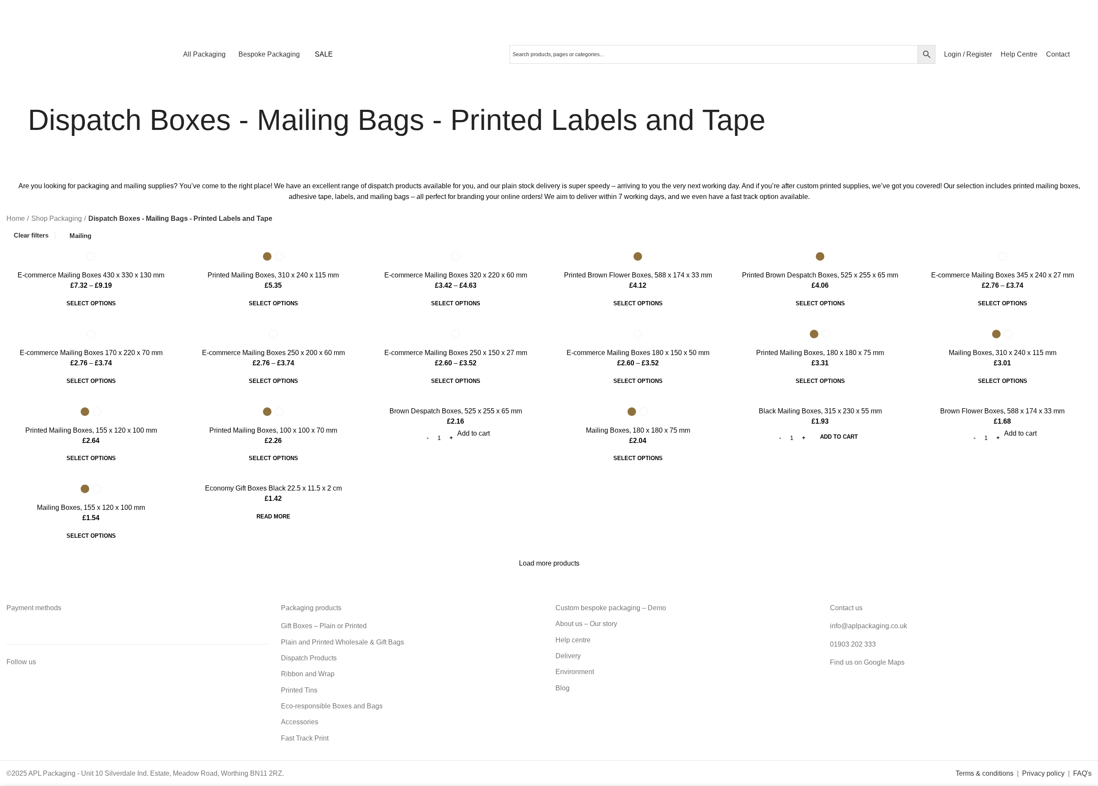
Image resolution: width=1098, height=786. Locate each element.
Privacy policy (1043, 773)
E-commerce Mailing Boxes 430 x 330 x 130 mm (91, 275)
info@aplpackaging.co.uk (868, 625)
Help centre (573, 640)
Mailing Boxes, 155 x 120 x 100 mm (91, 507)
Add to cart (839, 437)
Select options (91, 303)
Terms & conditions (985, 773)
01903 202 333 (853, 644)
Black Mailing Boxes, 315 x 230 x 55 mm (820, 411)
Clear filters (31, 235)
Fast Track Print (305, 738)
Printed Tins (299, 690)
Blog (562, 688)
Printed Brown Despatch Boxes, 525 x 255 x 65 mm (820, 275)
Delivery (568, 656)
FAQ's (1082, 773)
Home (15, 218)
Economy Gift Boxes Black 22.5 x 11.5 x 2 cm (273, 488)
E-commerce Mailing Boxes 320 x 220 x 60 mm (455, 275)
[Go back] (17, 120)
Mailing (80, 235)
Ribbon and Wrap (308, 674)
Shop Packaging (56, 218)
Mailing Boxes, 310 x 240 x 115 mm (1002, 352)
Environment (574, 671)
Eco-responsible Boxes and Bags (332, 706)
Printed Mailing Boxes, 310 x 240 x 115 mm (273, 275)
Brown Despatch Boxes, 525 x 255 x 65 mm (455, 411)
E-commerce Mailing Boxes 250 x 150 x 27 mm (455, 352)
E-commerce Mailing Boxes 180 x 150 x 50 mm (638, 352)
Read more (273, 516)
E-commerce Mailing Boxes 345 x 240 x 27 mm (1002, 275)
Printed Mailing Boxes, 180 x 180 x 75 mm (820, 352)
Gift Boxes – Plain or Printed (324, 625)
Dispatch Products (309, 658)
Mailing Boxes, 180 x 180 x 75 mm (638, 430)
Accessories (299, 722)
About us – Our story (586, 623)
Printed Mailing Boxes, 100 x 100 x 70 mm (273, 430)
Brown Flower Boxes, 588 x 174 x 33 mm (1002, 411)
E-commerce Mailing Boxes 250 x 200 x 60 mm (273, 352)
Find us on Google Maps (867, 662)
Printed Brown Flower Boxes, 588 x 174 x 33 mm (638, 275)
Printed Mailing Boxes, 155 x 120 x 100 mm (91, 430)
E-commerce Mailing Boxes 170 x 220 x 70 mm (91, 352)
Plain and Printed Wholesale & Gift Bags (342, 642)
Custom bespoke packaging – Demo (610, 607)
